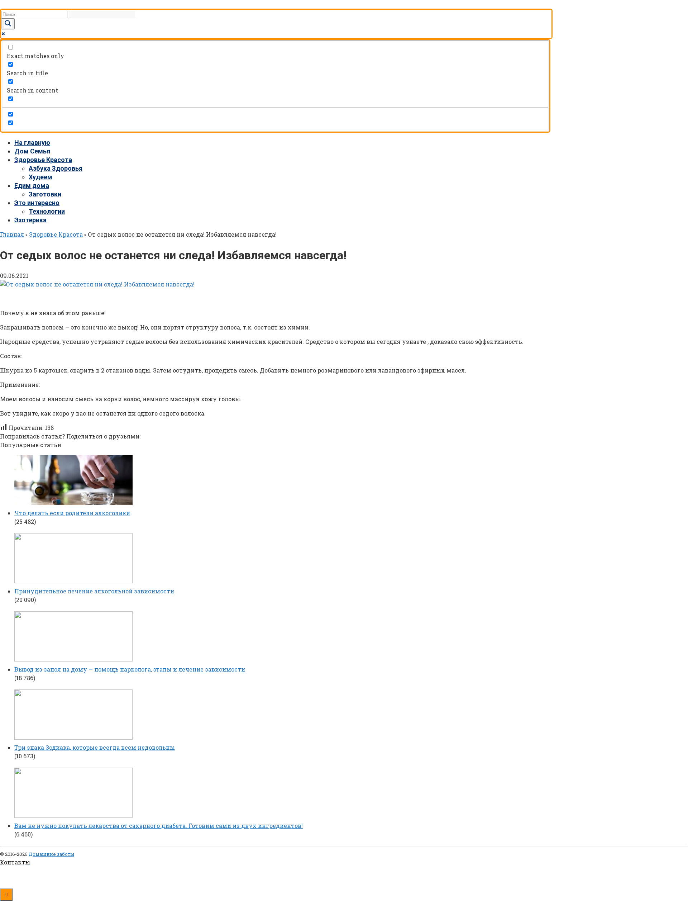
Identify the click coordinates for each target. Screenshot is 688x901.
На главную (32, 142)
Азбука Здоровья (55, 168)
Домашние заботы (51, 854)
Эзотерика (30, 220)
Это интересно (36, 203)
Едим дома (31, 185)
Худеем (40, 177)
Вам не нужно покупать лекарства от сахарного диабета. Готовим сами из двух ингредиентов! (158, 825)
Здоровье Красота (43, 159)
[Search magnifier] (8, 23)
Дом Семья (32, 151)
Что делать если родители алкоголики (72, 513)
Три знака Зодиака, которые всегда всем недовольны (94, 747)
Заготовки (45, 194)
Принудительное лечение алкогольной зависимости (94, 591)
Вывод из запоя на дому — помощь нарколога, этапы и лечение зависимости (129, 669)
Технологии (47, 211)
